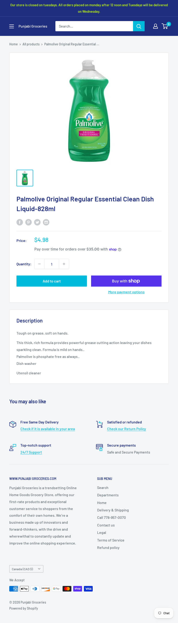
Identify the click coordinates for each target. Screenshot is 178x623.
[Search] (139, 26)
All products (31, 44)
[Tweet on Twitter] (37, 221)
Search (102, 487)
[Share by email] (46, 221)
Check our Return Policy (126, 428)
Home (13, 44)
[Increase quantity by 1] (64, 264)
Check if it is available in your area (47, 428)
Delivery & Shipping (113, 510)
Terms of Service (110, 540)
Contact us (106, 525)
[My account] (155, 26)
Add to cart (52, 281)
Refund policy (108, 547)
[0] (165, 26)
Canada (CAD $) (22, 569)
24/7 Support (31, 452)
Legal (101, 532)
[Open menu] (11, 26)
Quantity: (24, 264)
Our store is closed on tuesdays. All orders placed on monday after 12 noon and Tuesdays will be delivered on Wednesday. (89, 8)
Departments (108, 495)
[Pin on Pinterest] (28, 221)
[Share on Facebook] (19, 221)
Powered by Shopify (23, 608)
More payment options (126, 292)
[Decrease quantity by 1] (39, 264)
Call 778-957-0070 (111, 517)
